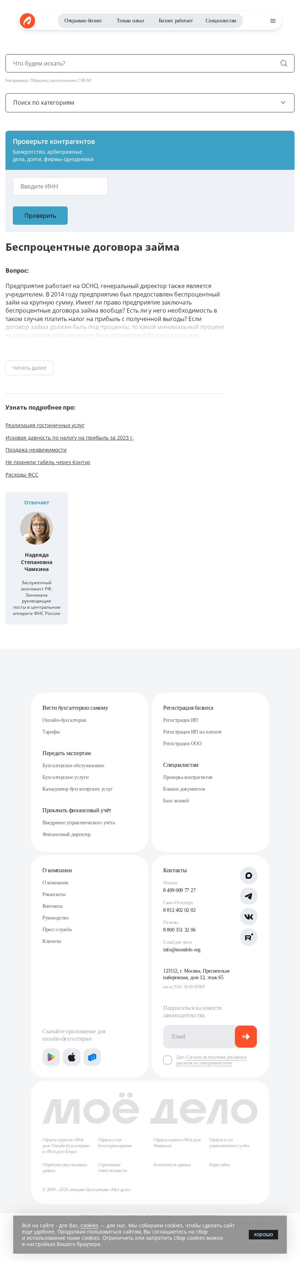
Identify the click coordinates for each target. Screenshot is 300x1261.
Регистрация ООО (182, 743)
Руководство (55, 918)
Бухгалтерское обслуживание (73, 765)
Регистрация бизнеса (188, 708)
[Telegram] (249, 896)
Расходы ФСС (21, 474)
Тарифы (50, 732)
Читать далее (29, 367)
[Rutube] (249, 937)
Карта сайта (219, 1164)
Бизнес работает (176, 20)
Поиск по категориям (43, 102)
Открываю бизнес (83, 20)
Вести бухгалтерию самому (75, 708)
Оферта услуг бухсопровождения (115, 1142)
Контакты (52, 906)
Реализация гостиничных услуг (45, 425)
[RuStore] (92, 1057)
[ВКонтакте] (249, 916)
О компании (57, 870)
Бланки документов (184, 789)
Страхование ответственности (112, 1167)
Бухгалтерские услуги (65, 777)
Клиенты (51, 941)
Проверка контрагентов (188, 777)
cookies (89, 1225)
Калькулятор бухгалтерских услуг (77, 789)
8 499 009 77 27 (179, 890)
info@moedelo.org (181, 949)
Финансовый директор (66, 834)
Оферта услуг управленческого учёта (229, 1142)
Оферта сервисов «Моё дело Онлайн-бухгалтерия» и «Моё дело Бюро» (66, 1145)
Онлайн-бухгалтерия (64, 720)
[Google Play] (51, 1057)
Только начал (130, 20)
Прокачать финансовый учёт (76, 810)
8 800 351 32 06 (179, 930)
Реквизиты (53, 894)
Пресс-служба (57, 929)
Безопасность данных (172, 1164)
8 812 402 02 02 (179, 910)
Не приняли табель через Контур (47, 462)
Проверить (40, 216)
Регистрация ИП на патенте (192, 732)
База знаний (176, 800)
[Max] (249, 875)
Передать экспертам (66, 753)
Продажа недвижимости (36, 449)
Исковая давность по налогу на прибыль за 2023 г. (69, 437)
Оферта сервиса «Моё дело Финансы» (177, 1142)
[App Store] (71, 1057)
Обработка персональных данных (64, 1167)
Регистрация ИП (180, 720)
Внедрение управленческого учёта (78, 822)
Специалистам (221, 20)
